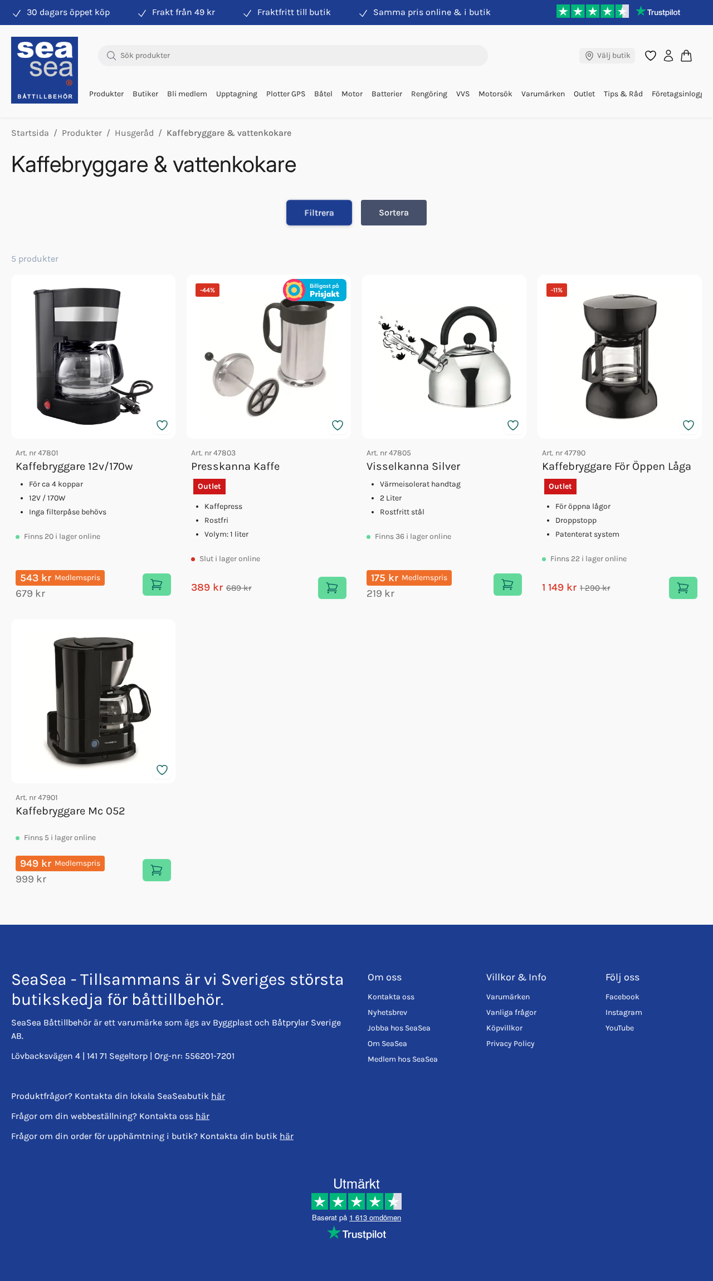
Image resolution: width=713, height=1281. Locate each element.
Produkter (106, 94)
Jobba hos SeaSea (399, 1028)
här (218, 1096)
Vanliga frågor (511, 1012)
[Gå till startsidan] (44, 70)
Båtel (323, 94)
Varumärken (543, 94)
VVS (463, 94)
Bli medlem (187, 94)
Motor (352, 94)
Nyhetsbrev (387, 1012)
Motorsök (495, 94)
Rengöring (429, 94)
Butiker (145, 94)
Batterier (387, 94)
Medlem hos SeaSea (403, 1059)
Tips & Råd (623, 94)
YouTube (619, 1028)
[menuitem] (106, 94)
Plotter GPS (285, 94)
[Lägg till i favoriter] (162, 425)
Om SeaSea (387, 1043)
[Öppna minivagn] (686, 55)
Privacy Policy (510, 1043)
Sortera (394, 212)
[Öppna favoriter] (650, 55)
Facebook (622, 997)
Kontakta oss (391, 997)
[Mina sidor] (668, 55)
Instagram (623, 1012)
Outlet (584, 94)
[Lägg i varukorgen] (157, 584)
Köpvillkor (504, 1028)
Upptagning (236, 94)
